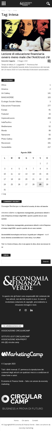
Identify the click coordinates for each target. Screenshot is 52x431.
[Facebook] (20, 310)
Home (3, 10)
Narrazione (5, 135)
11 (12, 174)
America (4, 89)
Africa (3, 85)
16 (47, 174)
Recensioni (5, 143)
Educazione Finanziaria (10, 50)
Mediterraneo (6, 126)
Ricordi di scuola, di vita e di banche (34, 206)
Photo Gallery (6, 139)
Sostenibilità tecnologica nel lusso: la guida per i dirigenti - (23, 234)
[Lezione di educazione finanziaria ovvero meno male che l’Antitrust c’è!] (26, 35)
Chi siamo (25, 420)
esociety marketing (26, 428)
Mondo (4, 131)
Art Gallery (5, 93)
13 (26, 174)
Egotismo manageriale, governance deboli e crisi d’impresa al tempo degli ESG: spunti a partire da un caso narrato (25, 216)
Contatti (35, 420)
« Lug (3, 194)
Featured (4, 114)
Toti (2, 225)
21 (33, 179)
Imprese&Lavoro (8, 118)
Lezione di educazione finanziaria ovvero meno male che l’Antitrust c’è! (25, 55)
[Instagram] (26, 310)
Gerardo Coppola (8, 61)
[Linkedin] (31, 310)
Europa (4, 110)
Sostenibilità (6, 147)
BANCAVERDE (7, 97)
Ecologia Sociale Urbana (11, 101)
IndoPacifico (6, 122)
